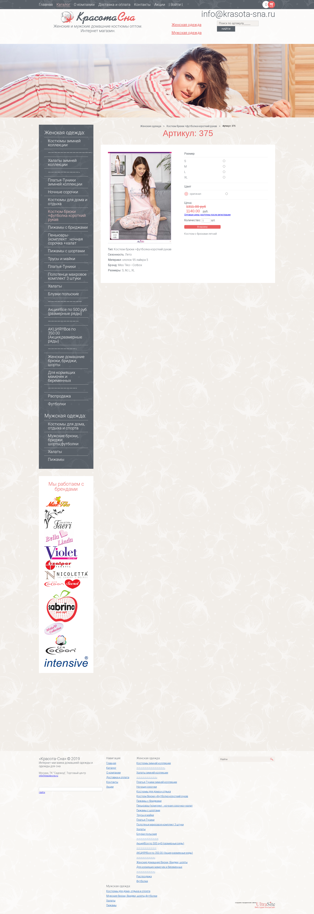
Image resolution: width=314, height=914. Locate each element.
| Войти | (176, 4)
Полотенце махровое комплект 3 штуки (67, 276)
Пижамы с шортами (66, 251)
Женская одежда (150, 126)
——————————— (65, 301)
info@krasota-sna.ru (48, 775)
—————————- (62, 349)
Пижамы (56, 459)
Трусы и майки (61, 258)
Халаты (55, 286)
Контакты (142, 4)
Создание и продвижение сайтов (245, 902)
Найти (42, 792)
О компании (84, 4)
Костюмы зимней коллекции (64, 143)
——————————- (64, 172)
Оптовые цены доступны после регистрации (207, 214)
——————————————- (70, 152)
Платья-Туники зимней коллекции (65, 182)
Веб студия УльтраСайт (265, 907)
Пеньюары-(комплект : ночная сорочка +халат (65, 239)
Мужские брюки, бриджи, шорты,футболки (131, 895)
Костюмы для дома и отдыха (67, 201)
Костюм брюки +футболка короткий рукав (67, 215)
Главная (46, 4)
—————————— (63, 321)
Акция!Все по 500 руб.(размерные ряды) (68, 311)
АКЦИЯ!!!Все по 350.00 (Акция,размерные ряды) (65, 335)
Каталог (63, 4)
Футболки (57, 404)
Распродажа (59, 396)
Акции (159, 4)
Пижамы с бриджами (68, 227)
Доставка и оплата (114, 4)
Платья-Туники (62, 266)
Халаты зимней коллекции (62, 162)
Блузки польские (63, 294)
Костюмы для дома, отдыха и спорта (66, 426)
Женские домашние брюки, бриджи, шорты (66, 360)
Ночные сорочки (63, 192)
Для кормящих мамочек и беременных (61, 376)
